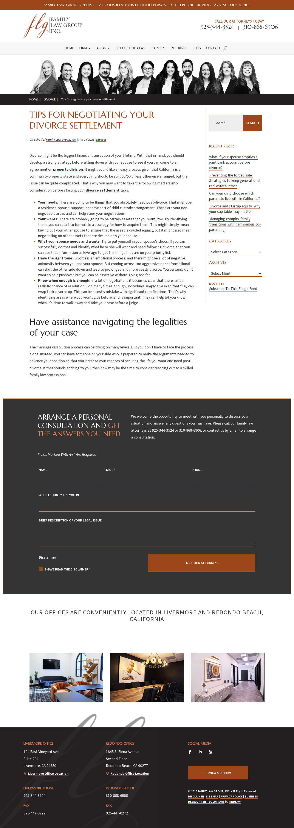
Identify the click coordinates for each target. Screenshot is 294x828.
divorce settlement (102, 190)
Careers (159, 48)
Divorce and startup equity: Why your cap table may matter (234, 209)
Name (43, 469)
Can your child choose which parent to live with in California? (234, 196)
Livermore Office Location (48, 773)
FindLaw (235, 802)
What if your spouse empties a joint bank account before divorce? (233, 162)
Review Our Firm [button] (218, 772)
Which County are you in (59, 494)
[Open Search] (225, 48)
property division (68, 169)
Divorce (101, 139)
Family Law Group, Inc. (61, 139)
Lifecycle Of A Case (131, 48)
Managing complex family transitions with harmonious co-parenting (235, 224)
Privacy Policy (231, 796)
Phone (197, 469)
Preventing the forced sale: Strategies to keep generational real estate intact (234, 181)
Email (109, 469)
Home (69, 48)
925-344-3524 (217, 26)
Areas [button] (101, 48)
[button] (287, 794)
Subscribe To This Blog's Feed (233, 288)
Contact (213, 48)
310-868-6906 (260, 26)
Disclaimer (47, 557)
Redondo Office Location (129, 773)
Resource (179, 48)
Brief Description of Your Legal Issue (70, 520)
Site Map (212, 796)
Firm (83, 48)
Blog (196, 48)
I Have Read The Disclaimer (68, 569)
